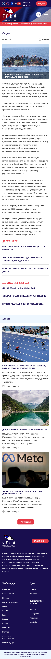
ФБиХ (4, 606)
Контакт (33, 594)
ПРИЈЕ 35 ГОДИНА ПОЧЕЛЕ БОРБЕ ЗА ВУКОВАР (23, 304)
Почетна (6, 589)
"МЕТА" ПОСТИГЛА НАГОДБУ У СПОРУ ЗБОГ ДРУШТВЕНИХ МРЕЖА (22, 492)
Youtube (33, 622)
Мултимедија (8, 643)
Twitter (33, 609)
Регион (5, 619)
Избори (5, 598)
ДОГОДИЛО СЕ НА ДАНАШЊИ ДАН (18, 288)
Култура (5, 632)
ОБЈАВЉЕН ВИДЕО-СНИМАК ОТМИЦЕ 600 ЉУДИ (24, 296)
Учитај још (25, 522)
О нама (33, 589)
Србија (5, 611)
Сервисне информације (8, 637)
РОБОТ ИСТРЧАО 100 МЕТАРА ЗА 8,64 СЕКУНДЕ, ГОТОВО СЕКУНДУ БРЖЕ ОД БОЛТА (24, 367)
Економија (7, 628)
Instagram (34, 614)
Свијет (5, 623)
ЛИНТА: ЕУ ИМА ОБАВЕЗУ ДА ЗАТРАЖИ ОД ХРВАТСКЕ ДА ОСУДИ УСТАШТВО (22, 259)
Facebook (34, 618)
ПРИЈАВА (41, 4)
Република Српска (10, 602)
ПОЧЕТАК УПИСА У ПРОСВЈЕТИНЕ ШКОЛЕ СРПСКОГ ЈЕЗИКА (25, 270)
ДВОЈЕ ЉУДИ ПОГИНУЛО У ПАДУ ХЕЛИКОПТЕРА (24, 430)
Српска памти (8, 594)
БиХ (3, 615)
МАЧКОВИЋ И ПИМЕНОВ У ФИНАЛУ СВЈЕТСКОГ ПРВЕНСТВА (23, 248)
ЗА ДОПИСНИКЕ (40, 541)
